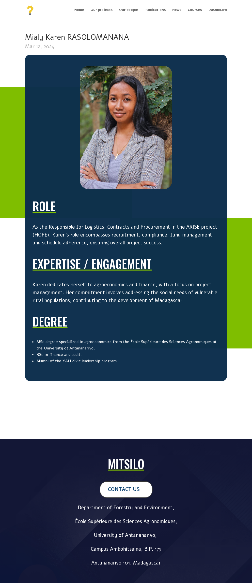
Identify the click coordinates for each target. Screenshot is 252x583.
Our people (128, 10)
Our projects (102, 10)
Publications (155, 10)
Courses (195, 10)
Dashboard (217, 10)
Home (79, 10)
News (176, 10)
